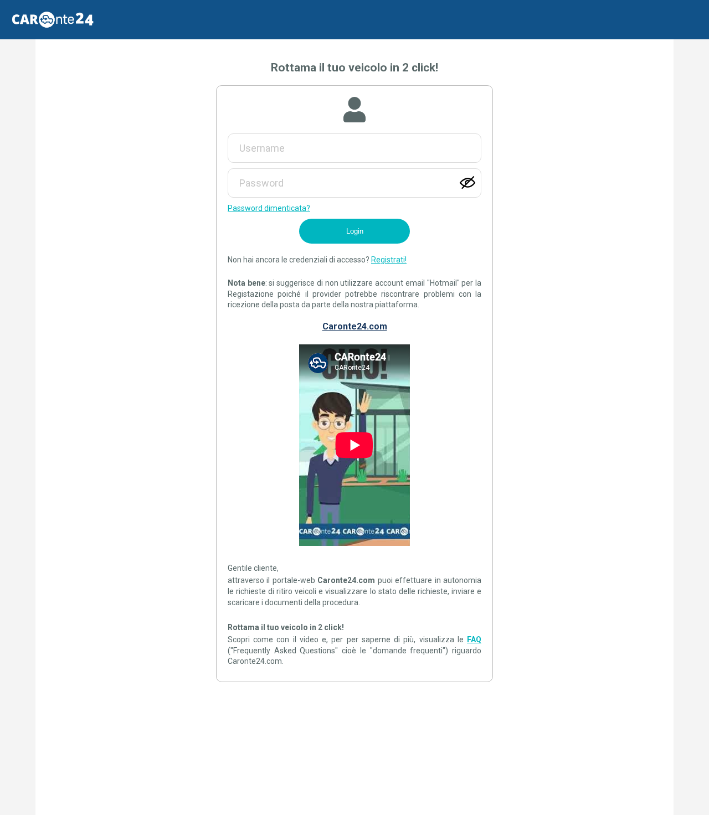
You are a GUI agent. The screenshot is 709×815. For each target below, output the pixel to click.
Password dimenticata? (269, 208)
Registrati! (389, 259)
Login (354, 231)
